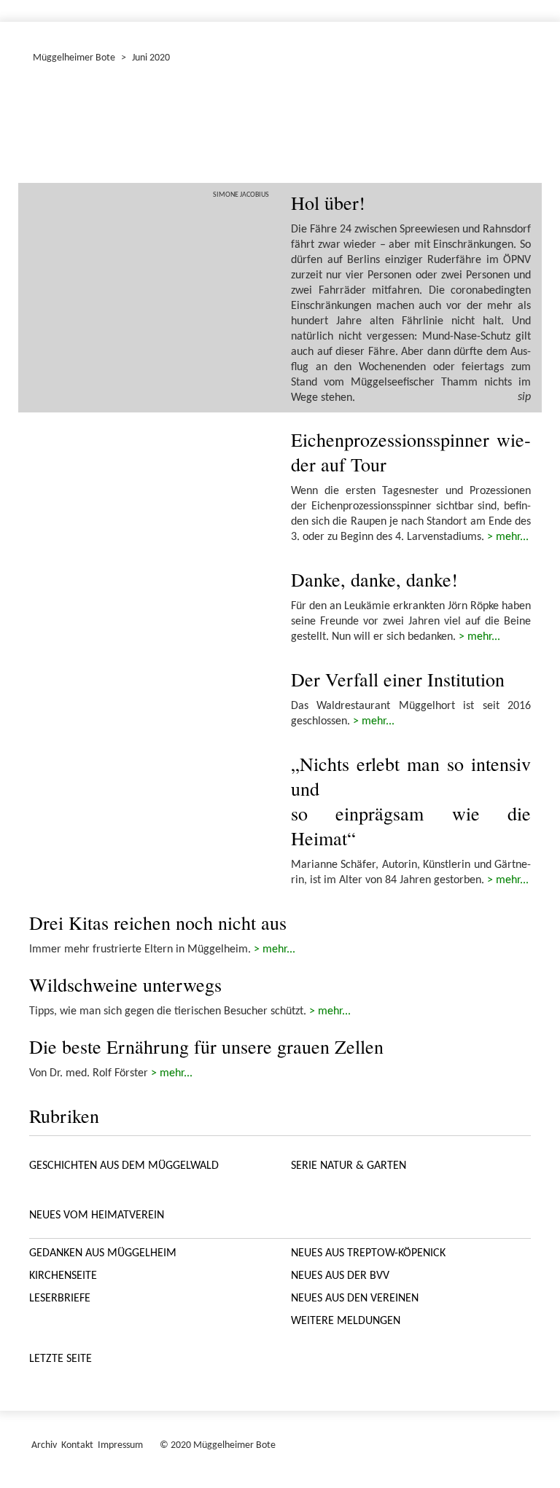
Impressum (120, 1445)
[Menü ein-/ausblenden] (539, 4)
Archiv (44, 1445)
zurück (49, 126)
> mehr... (508, 537)
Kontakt (77, 1445)
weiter (511, 126)
